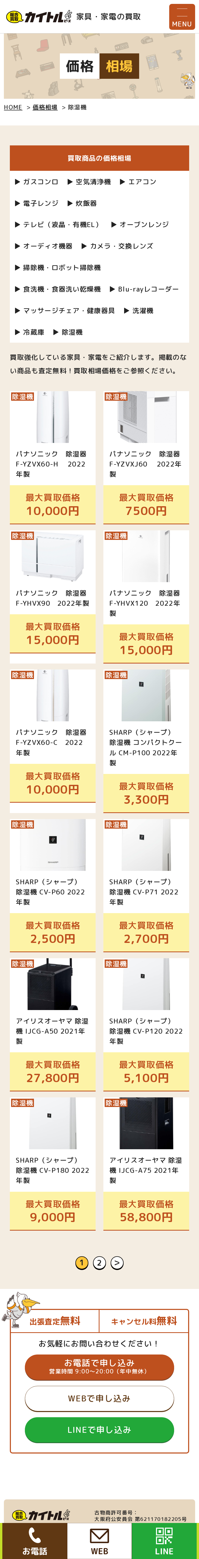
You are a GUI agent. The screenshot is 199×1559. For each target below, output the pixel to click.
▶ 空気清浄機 (89, 181)
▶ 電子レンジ (36, 203)
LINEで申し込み (99, 1429)
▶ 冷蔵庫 (29, 332)
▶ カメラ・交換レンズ (117, 246)
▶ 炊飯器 (82, 203)
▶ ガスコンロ (36, 181)
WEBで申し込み (99, 1398)
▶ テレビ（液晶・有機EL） (58, 224)
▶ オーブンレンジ (139, 224)
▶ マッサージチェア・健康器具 (64, 310)
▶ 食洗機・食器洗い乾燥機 (57, 289)
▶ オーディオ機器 (43, 246)
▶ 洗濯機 (138, 310)
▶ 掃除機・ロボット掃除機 (57, 267)
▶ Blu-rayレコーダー (144, 289)
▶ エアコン (138, 181)
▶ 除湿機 (67, 332)
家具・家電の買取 (108, 16)
